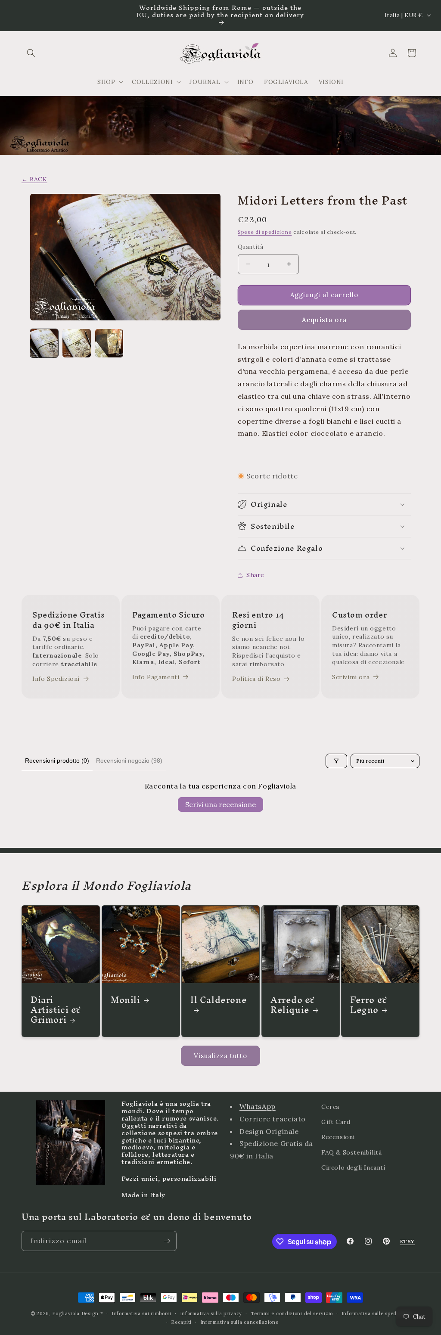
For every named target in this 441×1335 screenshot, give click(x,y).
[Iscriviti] (166, 1241)
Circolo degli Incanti (353, 1167)
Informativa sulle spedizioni (376, 1313)
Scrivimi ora (351, 677)
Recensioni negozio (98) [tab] (129, 760)
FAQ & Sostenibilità (351, 1152)
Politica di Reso (256, 679)
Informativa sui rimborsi (141, 1313)
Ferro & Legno (368, 1005)
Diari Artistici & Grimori (56, 1010)
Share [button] (255, 575)
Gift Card (335, 1122)
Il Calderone (218, 1002)
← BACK (34, 179)
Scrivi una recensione (220, 804)
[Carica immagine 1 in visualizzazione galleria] (44, 343)
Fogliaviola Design (75, 1313)
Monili (125, 1000)
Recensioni (338, 1137)
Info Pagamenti (155, 677)
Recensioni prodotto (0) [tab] (57, 760)
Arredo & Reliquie (292, 1005)
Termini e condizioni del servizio (292, 1313)
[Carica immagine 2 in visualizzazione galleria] (76, 343)
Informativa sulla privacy (211, 1313)
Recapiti (181, 1322)
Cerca (330, 1107)
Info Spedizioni (56, 679)
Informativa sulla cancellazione (239, 1322)
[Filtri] (336, 761)
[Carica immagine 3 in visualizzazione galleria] (109, 343)
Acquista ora (324, 320)
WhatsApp (257, 1106)
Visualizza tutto (220, 1056)
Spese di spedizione (265, 232)
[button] (31, 52)
